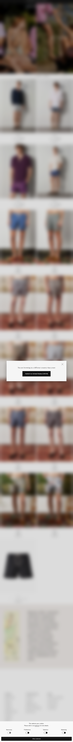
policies (37, 725)
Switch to (36, 374)
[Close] (62, 364)
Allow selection (36, 739)
